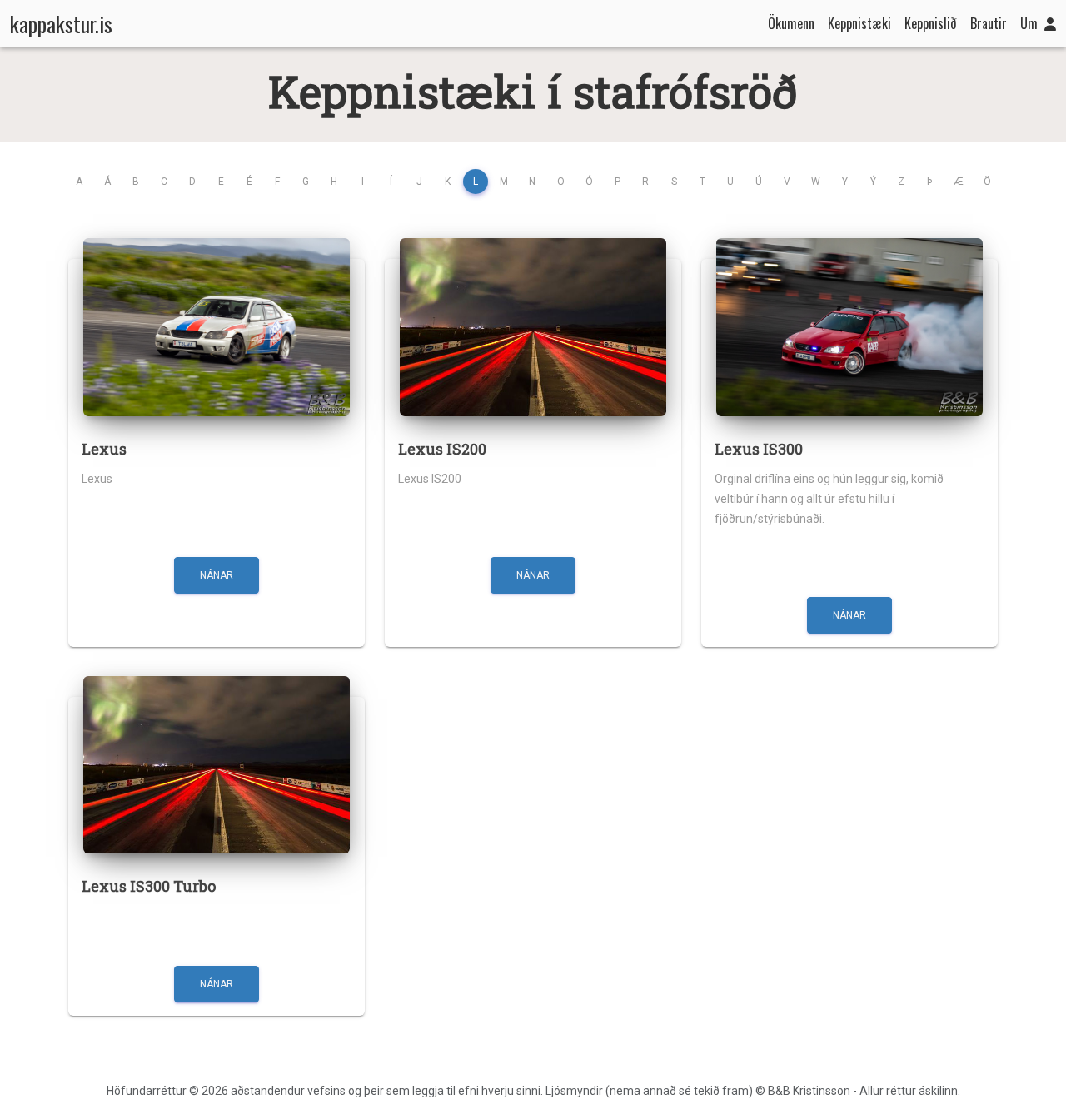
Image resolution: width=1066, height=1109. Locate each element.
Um (1029, 23)
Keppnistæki (859, 23)
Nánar (216, 575)
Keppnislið (930, 23)
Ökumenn (791, 23)
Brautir (988, 23)
